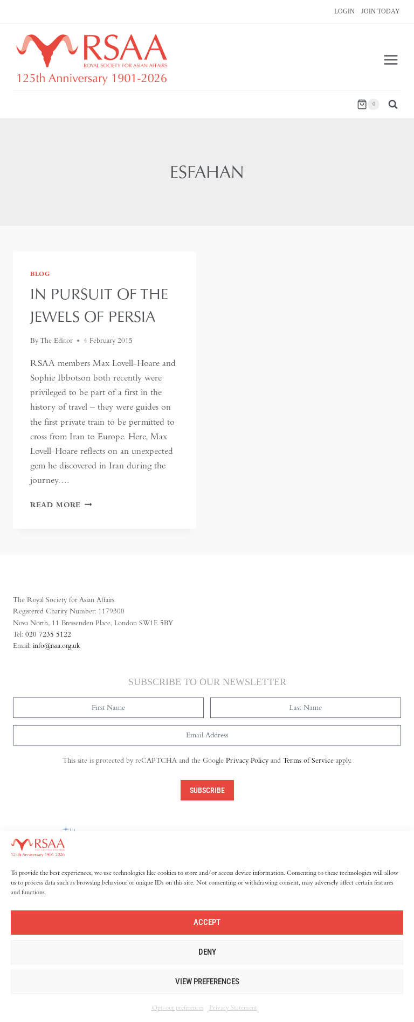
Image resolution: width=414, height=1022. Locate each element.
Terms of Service (308, 760)
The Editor (56, 340)
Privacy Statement (233, 1007)
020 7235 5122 (48, 634)
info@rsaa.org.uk (56, 645)
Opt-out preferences (178, 1007)
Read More (61, 504)
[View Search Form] (393, 104)
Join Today (380, 11)
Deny (207, 952)
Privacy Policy (247, 760)
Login (344, 11)
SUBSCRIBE (207, 790)
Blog (40, 274)
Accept (207, 922)
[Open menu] (390, 60)
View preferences (207, 981)
